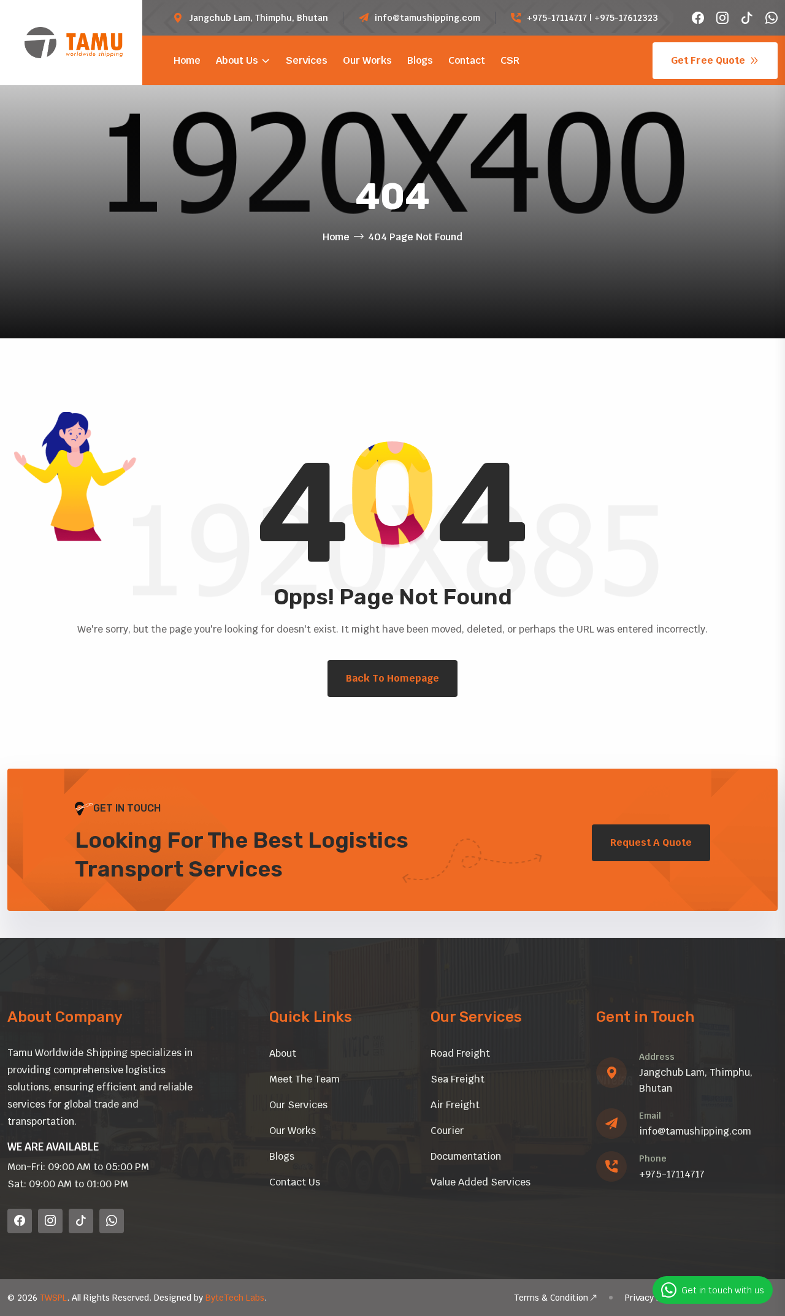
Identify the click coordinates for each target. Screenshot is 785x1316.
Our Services (298, 1104)
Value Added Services (480, 1182)
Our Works (367, 60)
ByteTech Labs (234, 1297)
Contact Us (294, 1182)
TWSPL (53, 1297)
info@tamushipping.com (427, 17)
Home (187, 60)
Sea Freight (457, 1079)
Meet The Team (304, 1079)
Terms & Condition (551, 1297)
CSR (509, 60)
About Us (237, 60)
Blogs (420, 60)
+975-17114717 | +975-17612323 (592, 17)
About (282, 1053)
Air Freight (455, 1104)
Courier (447, 1130)
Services (306, 60)
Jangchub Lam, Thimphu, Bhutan (258, 17)
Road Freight (460, 1053)
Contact (466, 60)
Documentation (466, 1156)
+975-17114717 (672, 1174)
